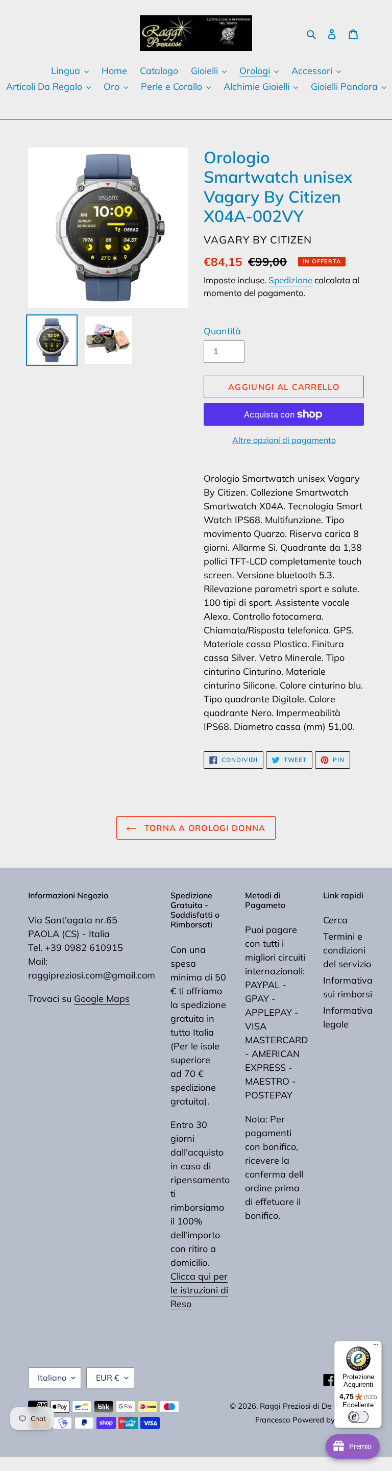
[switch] (358, 1417)
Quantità (222, 331)
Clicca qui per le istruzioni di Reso (199, 1290)
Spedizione (290, 280)
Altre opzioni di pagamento (284, 440)
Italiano (52, 1377)
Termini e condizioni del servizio (347, 950)
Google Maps (102, 998)
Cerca (335, 920)
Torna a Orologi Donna (203, 828)
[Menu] (376, 1347)
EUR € (107, 1377)
